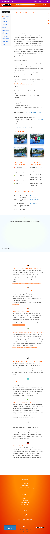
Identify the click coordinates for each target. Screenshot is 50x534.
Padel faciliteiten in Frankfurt (24, 128)
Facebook (34, 203)
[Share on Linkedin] (48, 21)
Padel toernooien (25, 502)
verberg (7, 16)
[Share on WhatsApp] (48, 13)
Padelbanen (25, 500)
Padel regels (25, 483)
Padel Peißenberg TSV (18, 445)
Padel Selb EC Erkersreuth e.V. (20, 425)
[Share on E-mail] (48, 23)
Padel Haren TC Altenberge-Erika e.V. (21, 402)
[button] (8, 1)
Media (25, 516)
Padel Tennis (25, 498)
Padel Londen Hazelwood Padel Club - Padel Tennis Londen (27, 361)
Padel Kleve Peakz (17, 382)
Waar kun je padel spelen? (25, 487)
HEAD (34, 119)
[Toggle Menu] (48, 8)
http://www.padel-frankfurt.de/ (35, 200)
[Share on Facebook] (48, 18)
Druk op (25, 514)
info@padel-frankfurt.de (34, 196)
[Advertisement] (29, 24)
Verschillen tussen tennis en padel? (25, 489)
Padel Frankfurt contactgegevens (33, 112)
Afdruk (25, 518)
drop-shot (40, 119)
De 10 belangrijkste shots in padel (20, 311)
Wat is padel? (25, 485)
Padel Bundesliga (25, 504)
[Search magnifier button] (35, 4)
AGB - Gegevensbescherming (25, 519)
